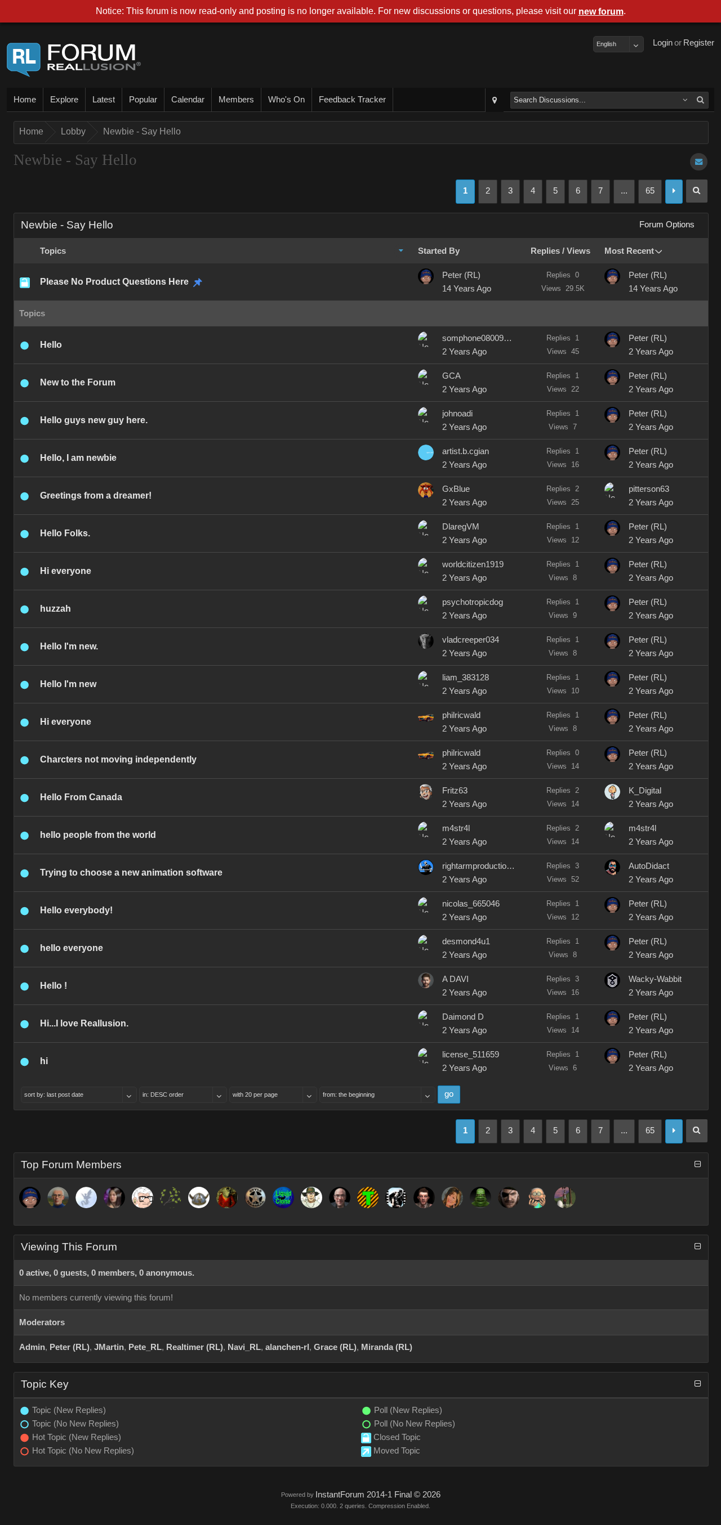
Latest (103, 99)
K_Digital (645, 790)
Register (698, 42)
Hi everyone (65, 571)
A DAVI (455, 979)
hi (44, 1061)
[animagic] (58, 1197)
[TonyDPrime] (565, 1197)
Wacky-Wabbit (655, 979)
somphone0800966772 (478, 338)
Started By (439, 250)
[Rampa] (170, 1197)
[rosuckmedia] (424, 1197)
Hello (51, 344)
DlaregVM (460, 526)
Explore (64, 99)
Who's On (286, 99)
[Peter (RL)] (30, 1197)
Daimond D (463, 1016)
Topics (53, 250)
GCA (451, 375)
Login (663, 42)
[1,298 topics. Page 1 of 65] (696, 191)
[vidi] (114, 1197)
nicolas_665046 (471, 903)
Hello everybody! (76, 910)
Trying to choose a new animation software (131, 872)
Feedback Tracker (352, 99)
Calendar (187, 99)
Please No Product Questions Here (114, 281)
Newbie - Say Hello (142, 131)
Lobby (73, 131)
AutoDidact (649, 866)
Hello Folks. (65, 533)
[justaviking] (199, 1197)
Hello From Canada (81, 797)
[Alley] (452, 1197)
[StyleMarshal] (255, 1197)
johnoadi (457, 413)
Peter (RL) (461, 275)
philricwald (461, 715)
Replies (545, 250)
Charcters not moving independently (118, 759)
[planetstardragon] (86, 1197)
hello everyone (71, 948)
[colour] (311, 1197)
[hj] (537, 1197)
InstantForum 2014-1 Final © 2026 (377, 1494)
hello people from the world (98, 835)
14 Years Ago (466, 288)
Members (236, 99)
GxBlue (456, 489)
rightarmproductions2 (478, 866)
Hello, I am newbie (78, 458)
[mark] (396, 1197)
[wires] (283, 1197)
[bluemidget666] (480, 1197)
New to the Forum (77, 382)
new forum (601, 11)
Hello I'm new (68, 684)
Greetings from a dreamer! (96, 495)
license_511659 (470, 1054)
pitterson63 (649, 489)
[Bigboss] (508, 1197)
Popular (143, 99)
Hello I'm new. (69, 646)
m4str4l (456, 828)
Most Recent (629, 250)
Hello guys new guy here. (94, 420)
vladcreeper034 (470, 639)
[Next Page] (674, 192)
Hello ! (53, 985)
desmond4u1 (466, 941)
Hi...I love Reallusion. (84, 1023)
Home (25, 99)
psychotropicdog (472, 602)
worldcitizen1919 (473, 564)
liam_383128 (465, 677)
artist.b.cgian (465, 451)
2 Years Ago (464, 351)
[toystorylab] (368, 1197)
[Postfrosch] (227, 1197)
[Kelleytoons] (142, 1197)
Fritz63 (455, 790)
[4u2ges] (339, 1197)
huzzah (55, 608)
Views (578, 250)
